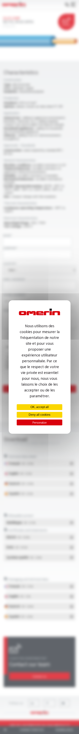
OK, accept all (39, 407)
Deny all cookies (39, 414)
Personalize (39, 422)
